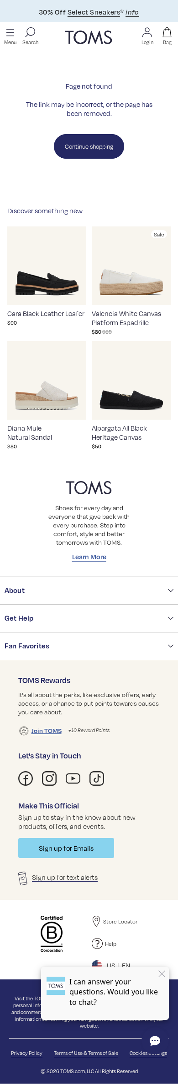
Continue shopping (89, 146)
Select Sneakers (94, 11)
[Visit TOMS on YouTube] (73, 778)
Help (110, 943)
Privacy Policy (26, 1052)
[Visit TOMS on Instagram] (49, 778)
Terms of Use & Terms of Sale (86, 1052)
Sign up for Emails (66, 848)
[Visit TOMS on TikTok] (96, 778)
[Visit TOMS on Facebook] (25, 778)
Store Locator (120, 921)
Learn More (89, 556)
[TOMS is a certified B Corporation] (52, 934)
